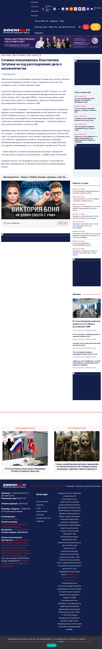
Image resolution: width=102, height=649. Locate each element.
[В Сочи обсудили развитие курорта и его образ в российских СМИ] (87, 308)
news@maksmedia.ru (10, 519)
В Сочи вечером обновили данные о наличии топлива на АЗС (85, 110)
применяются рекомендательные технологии (69, 577)
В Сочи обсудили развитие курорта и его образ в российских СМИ (85, 100)
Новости (36, 55)
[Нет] (99, 642)
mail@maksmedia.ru (21, 540)
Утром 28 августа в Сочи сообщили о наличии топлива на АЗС (86, 200)
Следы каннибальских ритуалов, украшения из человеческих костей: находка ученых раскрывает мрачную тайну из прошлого (76, 466)
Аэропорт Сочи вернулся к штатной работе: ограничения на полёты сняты (86, 208)
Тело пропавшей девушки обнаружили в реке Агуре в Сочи (85, 128)
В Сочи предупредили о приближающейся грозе (82, 244)
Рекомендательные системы (13, 548)
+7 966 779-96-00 (19, 493)
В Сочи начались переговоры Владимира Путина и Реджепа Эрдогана (25, 470)
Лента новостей (21, 55)
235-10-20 (23, 503)
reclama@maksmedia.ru (11, 527)
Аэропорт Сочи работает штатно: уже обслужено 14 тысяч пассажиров (86, 226)
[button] (43, 9)
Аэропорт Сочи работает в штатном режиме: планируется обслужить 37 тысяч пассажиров (87, 235)
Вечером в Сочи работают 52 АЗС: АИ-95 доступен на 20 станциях (86, 217)
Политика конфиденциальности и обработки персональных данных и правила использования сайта (16, 553)
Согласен (51, 645)
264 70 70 (22, 498)
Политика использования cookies (15, 545)
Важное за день (80, 106)
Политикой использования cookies (78, 641)
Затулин (6, 55)
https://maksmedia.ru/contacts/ (14, 524)
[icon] (54, 9)
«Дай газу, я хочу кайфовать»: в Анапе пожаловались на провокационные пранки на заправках (86, 139)
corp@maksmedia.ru (21, 529)
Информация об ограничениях (14, 542)
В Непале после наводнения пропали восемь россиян (85, 119)
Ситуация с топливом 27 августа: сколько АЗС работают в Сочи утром (85, 253)
